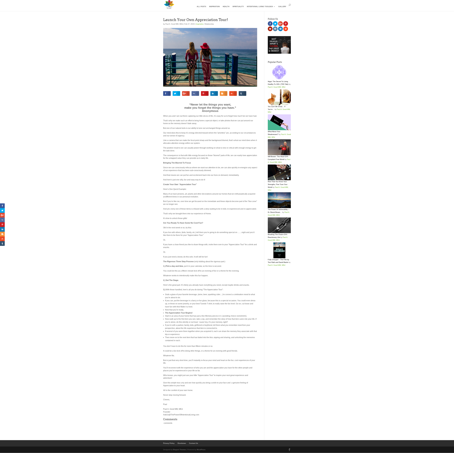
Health (226, 6)
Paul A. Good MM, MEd (174, 24)
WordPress (201, 450)
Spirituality (238, 6)
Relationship (209, 24)
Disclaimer (182, 443)
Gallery (282, 6)
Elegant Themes (179, 450)
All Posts (201, 6)
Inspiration (214, 6)
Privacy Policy (169, 443)
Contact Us (193, 443)
